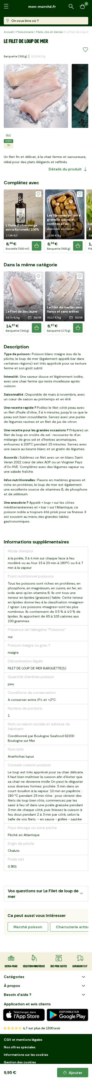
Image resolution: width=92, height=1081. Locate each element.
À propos (12, 985)
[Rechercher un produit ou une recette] (71, 6)
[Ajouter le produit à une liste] (85, 50)
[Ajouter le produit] (36, 246)
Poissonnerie (25, 32)
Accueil (9, 32)
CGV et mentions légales (23, 1040)
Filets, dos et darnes (49, 32)
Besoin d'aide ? (17, 994)
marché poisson (27, 926)
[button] (23, 220)
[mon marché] (46, 6)
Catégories (14, 976)
